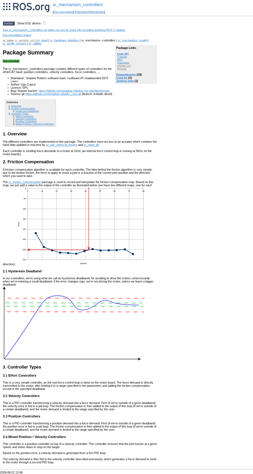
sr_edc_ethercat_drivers (61, 144)
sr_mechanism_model (132, 40)
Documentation (63, 12)
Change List (124, 65)
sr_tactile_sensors (14, 43)
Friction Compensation (23, 108)
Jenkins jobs (125, 81)
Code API (123, 53)
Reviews (122, 68)
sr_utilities (35, 43)
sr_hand (42, 40)
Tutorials (122, 56)
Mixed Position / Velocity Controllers (35, 124)
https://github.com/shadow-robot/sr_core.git (53, 94)
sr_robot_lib (91, 144)
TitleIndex (82, 12)
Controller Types (20, 113)
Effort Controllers (25, 116)
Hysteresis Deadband (27, 111)
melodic (8, 23)
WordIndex (97, 12)
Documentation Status (17, 35)
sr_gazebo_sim (25, 40)
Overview (16, 106)
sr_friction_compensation (24, 182)
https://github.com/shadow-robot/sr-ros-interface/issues (74, 90)
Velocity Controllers (26, 119)
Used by (121, 77)
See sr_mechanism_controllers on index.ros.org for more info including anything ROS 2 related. (64, 30)
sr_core (8, 40)
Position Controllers (26, 121)
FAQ (119, 59)
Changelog (123, 62)
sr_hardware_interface (64, 40)
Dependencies (126, 74)
